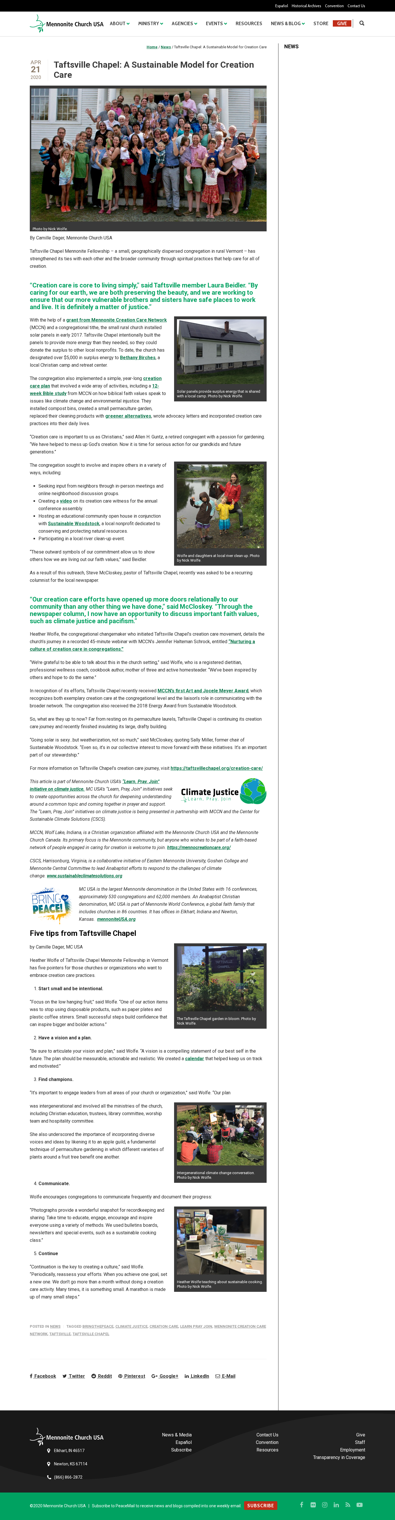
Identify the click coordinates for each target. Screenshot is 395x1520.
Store (320, 23)
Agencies (182, 23)
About (117, 23)
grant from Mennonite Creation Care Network (116, 320)
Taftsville (60, 1334)
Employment (352, 1450)
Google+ (168, 1376)
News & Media (177, 1435)
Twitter (76, 1376)
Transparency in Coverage (339, 1457)
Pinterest (134, 1376)
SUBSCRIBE (260, 1505)
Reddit (104, 1376)
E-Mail (228, 1376)
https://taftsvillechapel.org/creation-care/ (217, 768)
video (66, 501)
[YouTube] (359, 1505)
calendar (194, 1058)
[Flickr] (313, 1505)
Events (214, 23)
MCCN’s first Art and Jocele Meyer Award (203, 690)
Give (342, 23)
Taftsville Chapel (91, 1334)
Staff (360, 1442)
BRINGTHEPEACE (97, 1326)
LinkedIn (199, 1376)
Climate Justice (131, 1326)
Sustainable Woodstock (73, 523)
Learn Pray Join (196, 1326)
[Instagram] (325, 1505)
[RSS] (348, 1505)
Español (281, 6)
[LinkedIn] (336, 1505)
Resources (249, 23)
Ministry (148, 23)
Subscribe (181, 1450)
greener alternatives (128, 416)
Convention (334, 6)
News (55, 1326)
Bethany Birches (138, 357)
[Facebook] (301, 1505)
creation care (163, 1326)
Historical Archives (306, 6)
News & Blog (286, 23)
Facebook (44, 1376)
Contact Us (356, 6)
